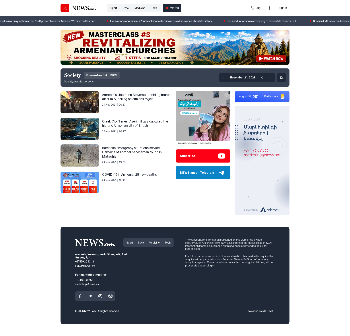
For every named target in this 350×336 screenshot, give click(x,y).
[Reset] (261, 77)
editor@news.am (85, 265)
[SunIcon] (269, 8)
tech (154, 8)
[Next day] (270, 77)
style (126, 8)
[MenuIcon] (65, 8)
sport (113, 8)
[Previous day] (223, 77)
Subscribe (187, 156)
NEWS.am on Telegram (197, 172)
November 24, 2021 (242, 77)
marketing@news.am (87, 283)
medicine (140, 8)
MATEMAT (268, 311)
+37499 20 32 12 (84, 261)
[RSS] (281, 77)
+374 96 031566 (84, 279)
